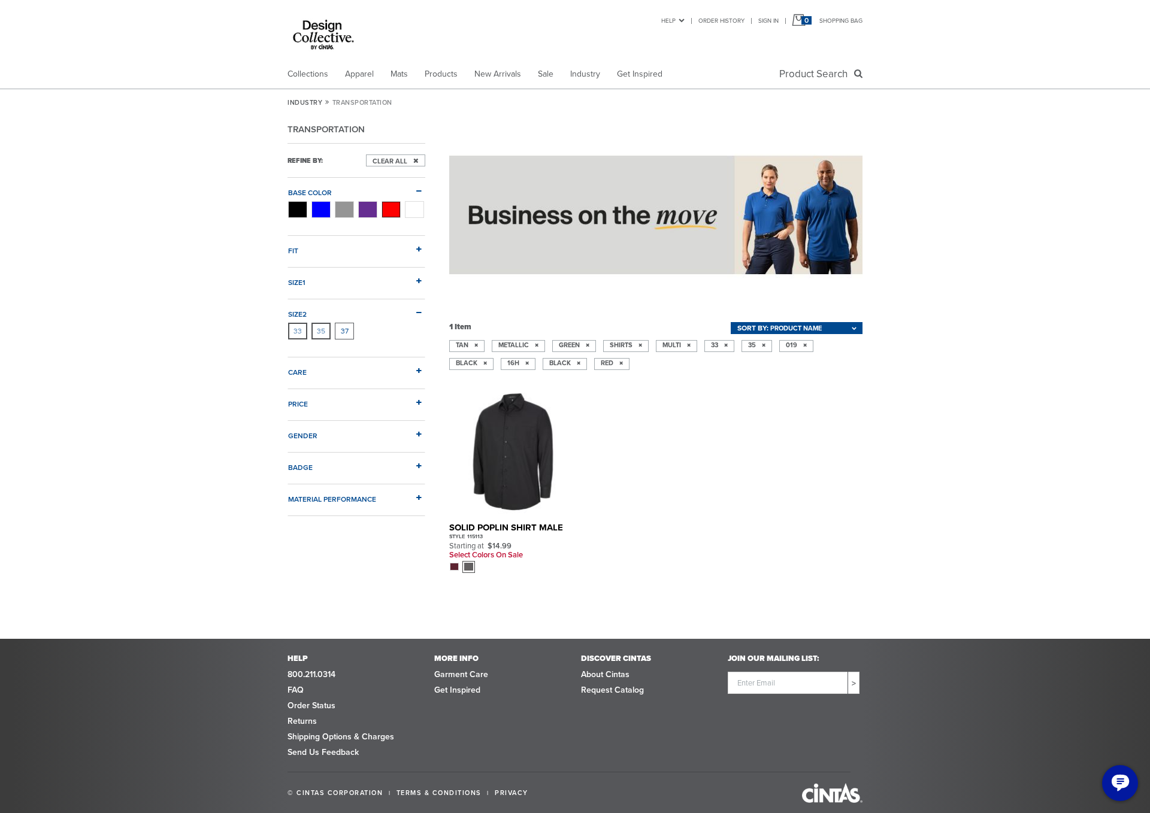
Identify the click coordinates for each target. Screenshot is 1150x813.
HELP (668, 20)
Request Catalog (612, 690)
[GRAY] (344, 209)
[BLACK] (298, 209)
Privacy (511, 792)
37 (345, 331)
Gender (302, 435)
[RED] (391, 209)
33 (297, 331)
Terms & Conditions (439, 792)
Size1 (296, 282)
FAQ (296, 690)
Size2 (297, 314)
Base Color (310, 192)
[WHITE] (414, 209)
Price (298, 404)
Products (441, 74)
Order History (721, 20)
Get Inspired (639, 74)
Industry (585, 74)
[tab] (356, 188)
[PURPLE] (368, 209)
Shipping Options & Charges (341, 736)
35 (321, 331)
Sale (545, 74)
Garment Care (461, 674)
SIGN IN (768, 20)
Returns (302, 721)
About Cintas (605, 674)
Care (297, 372)
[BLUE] (321, 209)
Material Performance (332, 499)
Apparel (359, 74)
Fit (293, 250)
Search (815, 73)
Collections (308, 74)
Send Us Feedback (323, 752)
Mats (399, 74)
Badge (300, 467)
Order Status (311, 705)
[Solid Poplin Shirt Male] (513, 451)
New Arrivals (497, 74)
